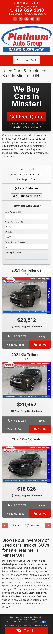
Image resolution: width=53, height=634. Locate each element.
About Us (19, 617)
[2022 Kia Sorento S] (26, 464)
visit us (6, 599)
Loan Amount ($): (13, 212)
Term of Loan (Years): (15, 242)
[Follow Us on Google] (38, 19)
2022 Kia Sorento (26, 441)
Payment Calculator (26, 206)
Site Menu (26, 60)
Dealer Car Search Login (26, 619)
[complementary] (44, 625)
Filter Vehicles (28, 188)
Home (12, 617)
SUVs (19, 567)
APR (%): (9, 232)
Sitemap (22, 622)
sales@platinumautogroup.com (28, 13)
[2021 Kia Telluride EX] (26, 379)
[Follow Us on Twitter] (21, 19)
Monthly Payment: (13, 252)
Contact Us (28, 617)
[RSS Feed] (26, 19)
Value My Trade (15, 344)
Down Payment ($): (14, 222)
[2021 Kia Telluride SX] (26, 295)
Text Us (41, 344)
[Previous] (5, 525)
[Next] (48, 525)
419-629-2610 (29, 10)
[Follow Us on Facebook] (15, 19)
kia (14, 195)
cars (4, 567)
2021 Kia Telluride (26, 272)
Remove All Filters (30, 195)
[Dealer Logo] (26, 38)
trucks (11, 567)
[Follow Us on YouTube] (32, 19)
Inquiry (41, 336)
